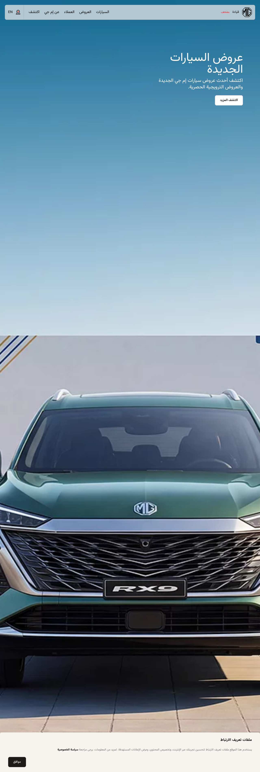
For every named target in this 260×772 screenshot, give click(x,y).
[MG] (247, 12)
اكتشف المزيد (229, 100)
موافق (17, 761)
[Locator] (18, 12)
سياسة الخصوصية (67, 750)
